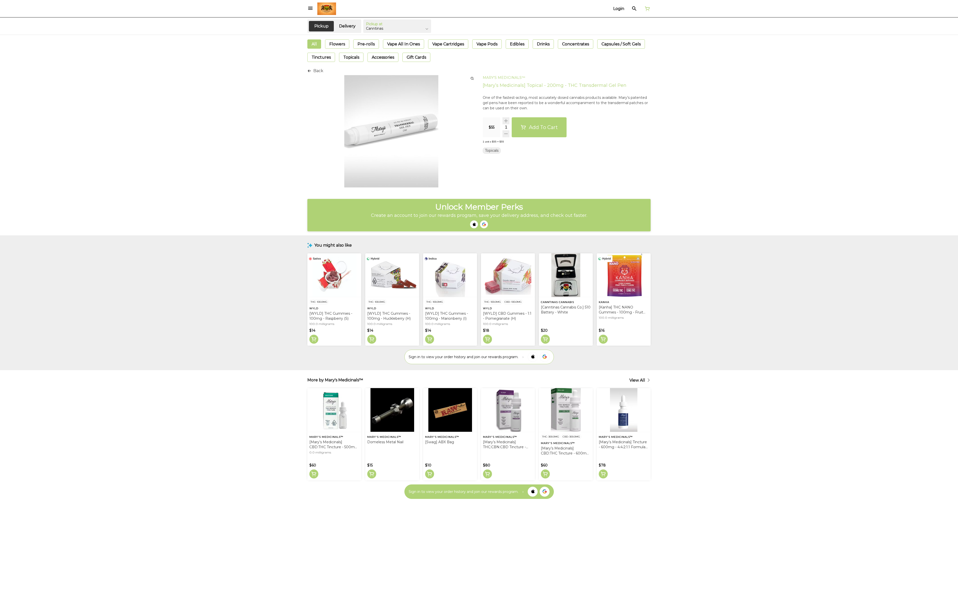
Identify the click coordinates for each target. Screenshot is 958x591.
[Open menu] (310, 8)
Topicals (491, 150)
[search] (472, 78)
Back (318, 70)
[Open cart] (646, 8)
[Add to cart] (313, 339)
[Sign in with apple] (533, 357)
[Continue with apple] (474, 224)
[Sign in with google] (545, 357)
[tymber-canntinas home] (326, 8)
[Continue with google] (484, 224)
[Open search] (634, 8)
